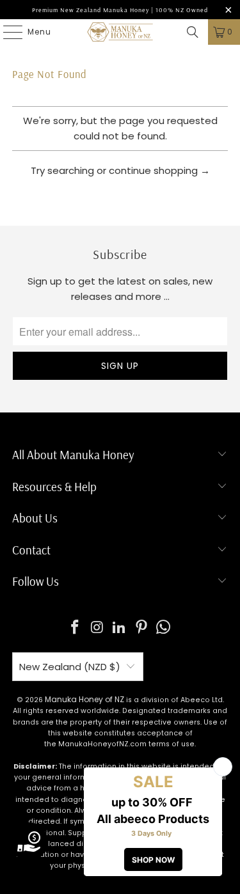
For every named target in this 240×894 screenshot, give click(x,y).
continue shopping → (159, 170)
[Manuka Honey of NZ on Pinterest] (141, 628)
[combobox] (119, 202)
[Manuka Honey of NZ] (120, 32)
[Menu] (6, 32)
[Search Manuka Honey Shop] (192, 32)
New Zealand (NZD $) (69, 666)
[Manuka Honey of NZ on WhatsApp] (163, 628)
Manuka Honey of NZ (84, 699)
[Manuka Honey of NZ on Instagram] (97, 628)
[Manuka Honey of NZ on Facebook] (74, 628)
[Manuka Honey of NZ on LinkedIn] (119, 628)
